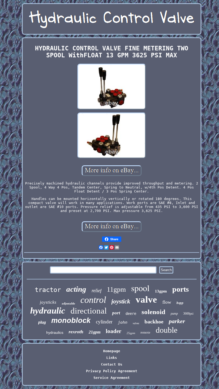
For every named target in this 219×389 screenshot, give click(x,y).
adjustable (68, 303)
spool (140, 288)
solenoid (153, 311)
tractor (48, 290)
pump (174, 313)
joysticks (48, 302)
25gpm (131, 333)
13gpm (161, 291)
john (122, 322)
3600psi (188, 313)
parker (177, 321)
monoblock (71, 320)
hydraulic (47, 310)
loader (113, 331)
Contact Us (111, 364)
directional (89, 310)
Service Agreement (111, 378)
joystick (120, 301)
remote (145, 332)
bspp (180, 303)
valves (136, 323)
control (93, 300)
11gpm (116, 289)
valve (146, 299)
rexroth (76, 331)
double (166, 330)
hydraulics (54, 332)
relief (96, 290)
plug (42, 322)
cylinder (104, 321)
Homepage (111, 351)
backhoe (153, 321)
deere (131, 313)
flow (166, 302)
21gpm (94, 332)
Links (111, 358)
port (116, 312)
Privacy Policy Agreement (111, 371)
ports (180, 289)
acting (76, 289)
